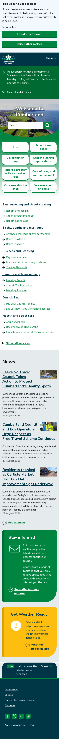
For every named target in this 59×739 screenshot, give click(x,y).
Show (44, 666)
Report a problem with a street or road (15, 173)
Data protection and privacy (19, 700)
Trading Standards (16, 267)
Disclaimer (10, 705)
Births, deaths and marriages (22, 228)
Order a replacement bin (20, 215)
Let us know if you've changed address (28, 309)
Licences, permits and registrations (26, 262)
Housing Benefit (15, 280)
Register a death (15, 239)
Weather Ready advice (40, 647)
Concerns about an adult (43, 187)
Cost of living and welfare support (43, 173)
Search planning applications (43, 159)
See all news (16, 522)
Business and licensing (18, 251)
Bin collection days (15, 159)
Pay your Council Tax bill (20, 304)
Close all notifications (19, 92)
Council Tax (10, 297)
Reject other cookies (29, 44)
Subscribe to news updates (26, 591)
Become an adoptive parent (22, 327)
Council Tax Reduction (19, 285)
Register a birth (15, 244)
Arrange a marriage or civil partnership (28, 234)
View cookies (9, 27)
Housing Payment (16, 290)
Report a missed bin (17, 211)
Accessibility (11, 689)
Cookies (9, 694)
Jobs (15, 147)
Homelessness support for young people (30, 332)
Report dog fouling (17, 221)
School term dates (43, 147)
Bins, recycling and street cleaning (26, 204)
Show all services (18, 343)
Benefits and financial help (21, 274)
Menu (49, 58)
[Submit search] (47, 125)
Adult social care (15, 322)
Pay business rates (17, 257)
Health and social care (18, 316)
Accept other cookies (29, 34)
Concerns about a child (15, 187)
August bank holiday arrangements (28, 71)
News (8, 362)
